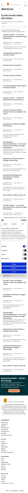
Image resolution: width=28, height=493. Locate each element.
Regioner (3, 448)
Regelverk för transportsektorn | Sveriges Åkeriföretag (13, 159)
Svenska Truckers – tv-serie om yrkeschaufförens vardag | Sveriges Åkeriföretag (15, 36)
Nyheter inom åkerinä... (18, 59)
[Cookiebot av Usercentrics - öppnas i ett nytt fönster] (21, 220)
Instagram (3, 477)
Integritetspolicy (14, 490)
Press (2, 460)
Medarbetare (4, 443)
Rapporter (3, 467)
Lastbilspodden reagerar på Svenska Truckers (12, 54)
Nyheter (3, 458)
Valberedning (4, 447)
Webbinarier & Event (6, 464)
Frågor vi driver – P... (18, 164)
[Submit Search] (25, 26)
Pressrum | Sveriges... (18, 69)
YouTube (3, 481)
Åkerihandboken (5, 427)
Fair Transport (4, 429)
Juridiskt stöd (4, 424)
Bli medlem (3, 433)
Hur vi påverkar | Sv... (18, 42)
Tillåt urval (14, 268)
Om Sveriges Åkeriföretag (7, 452)
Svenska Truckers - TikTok (7, 483)
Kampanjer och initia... (7, 43)
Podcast (3, 466)
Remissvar (3, 469)
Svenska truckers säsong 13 (12, 65)
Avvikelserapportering (6, 435)
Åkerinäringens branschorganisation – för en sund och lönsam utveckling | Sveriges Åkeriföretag (14, 144)
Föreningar (3, 450)
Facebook (3, 476)
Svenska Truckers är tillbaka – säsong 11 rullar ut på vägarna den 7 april (14, 112)
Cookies (7, 490)
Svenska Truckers (5, 431)
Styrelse (3, 445)
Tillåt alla (14, 264)
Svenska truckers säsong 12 (12, 75)
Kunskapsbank (4, 462)
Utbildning (3, 426)
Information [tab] (14, 223)
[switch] (25, 250)
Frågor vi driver (4, 422)
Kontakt (3, 441)
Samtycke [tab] (5, 223)
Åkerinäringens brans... (8, 42)
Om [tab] (23, 223)
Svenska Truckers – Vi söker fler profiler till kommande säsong (13, 99)
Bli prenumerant (14, 390)
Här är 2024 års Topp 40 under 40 (14, 195)
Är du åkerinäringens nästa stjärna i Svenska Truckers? (14, 87)
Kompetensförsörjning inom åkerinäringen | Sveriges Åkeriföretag (12, 177)
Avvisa (14, 271)
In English (21, 490)
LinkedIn (3, 479)
